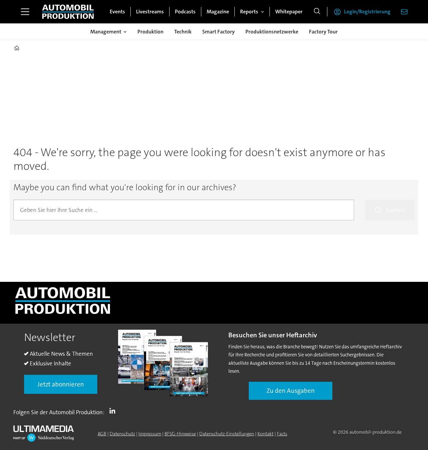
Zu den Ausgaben (290, 390)
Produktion (150, 31)
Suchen (395, 210)
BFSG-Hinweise (180, 434)
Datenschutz (122, 434)
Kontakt (265, 434)
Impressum (149, 434)
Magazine (218, 11)
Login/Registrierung (367, 11)
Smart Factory (218, 31)
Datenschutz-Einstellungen (226, 434)
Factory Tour (323, 31)
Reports (249, 11)
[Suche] (317, 11)
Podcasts (185, 11)
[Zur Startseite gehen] (68, 12)
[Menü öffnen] (25, 11)
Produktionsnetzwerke (271, 31)
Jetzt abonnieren (60, 384)
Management (105, 31)
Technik (183, 31)
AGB (102, 434)
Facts (282, 434)
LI (114, 411)
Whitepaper (289, 11)
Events (117, 11)
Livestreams (150, 11)
